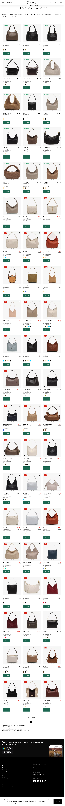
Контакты (4, 774)
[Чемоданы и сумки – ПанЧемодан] (32, 2)
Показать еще (32, 717)
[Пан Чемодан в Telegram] (34, 781)
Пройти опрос (5, 778)
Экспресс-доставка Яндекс (9, 787)
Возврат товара (6, 789)
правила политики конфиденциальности (49, 767)
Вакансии (4, 776)
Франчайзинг (5, 770)
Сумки (31, 5)
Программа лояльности (8, 791)
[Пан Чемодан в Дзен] (41, 781)
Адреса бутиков (6, 772)
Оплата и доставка (6, 785)
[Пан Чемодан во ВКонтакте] (38, 781)
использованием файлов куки (14, 803)
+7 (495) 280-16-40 (40, 774)
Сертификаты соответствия (9, 767)
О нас (3, 765)
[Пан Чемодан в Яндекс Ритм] (45, 781)
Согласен (57, 801)
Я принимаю (46, 767)
